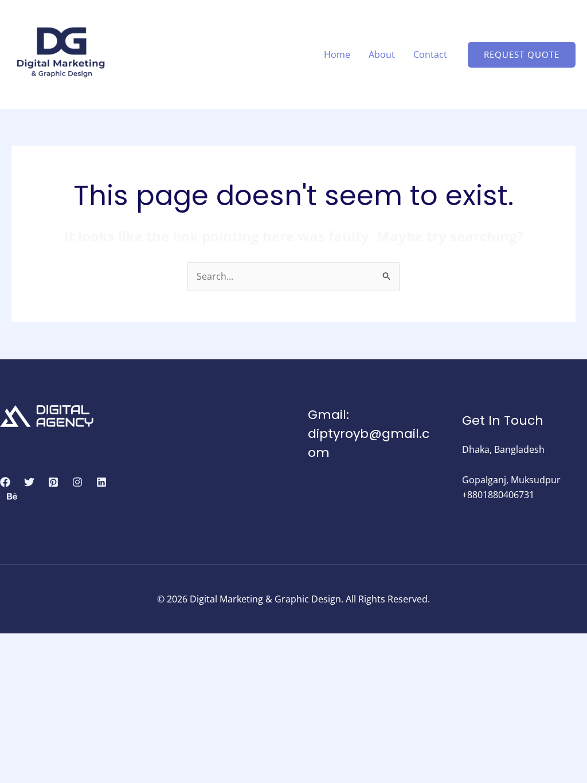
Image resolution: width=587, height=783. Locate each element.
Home (337, 54)
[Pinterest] (53, 482)
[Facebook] (5, 482)
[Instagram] (77, 482)
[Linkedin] (101, 482)
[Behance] (12, 496)
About (382, 54)
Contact (430, 54)
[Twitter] (29, 482)
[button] (522, 55)
